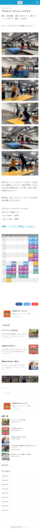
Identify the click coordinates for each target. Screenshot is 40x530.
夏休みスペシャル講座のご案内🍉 (21, 454)
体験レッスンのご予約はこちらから (18, 226)
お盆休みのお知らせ (8, 346)
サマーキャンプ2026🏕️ (10, 330)
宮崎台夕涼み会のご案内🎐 (11, 361)
